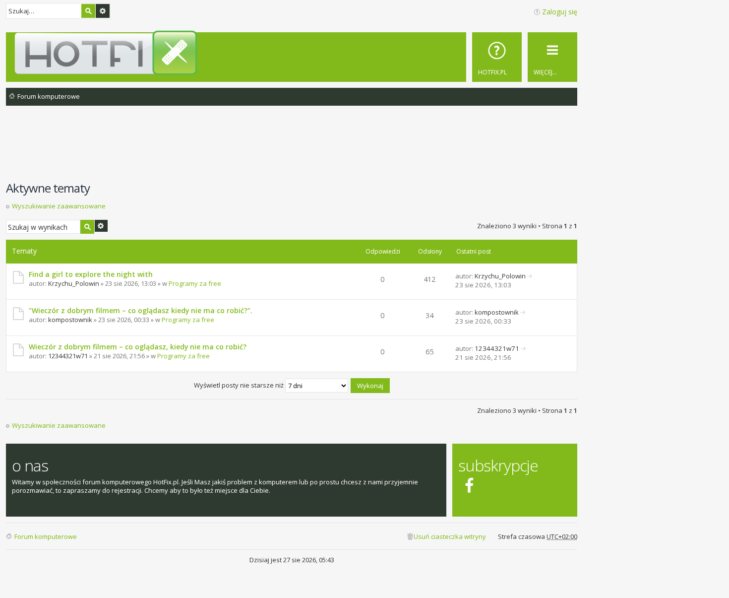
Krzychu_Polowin (73, 283)
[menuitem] (497, 57)
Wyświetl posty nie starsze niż (239, 385)
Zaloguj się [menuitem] (559, 11)
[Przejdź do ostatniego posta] (530, 275)
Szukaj (88, 11)
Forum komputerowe (45, 536)
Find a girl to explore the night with (91, 274)
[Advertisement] (291, 148)
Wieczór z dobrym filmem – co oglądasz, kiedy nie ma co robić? (137, 346)
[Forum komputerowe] (293, 52)
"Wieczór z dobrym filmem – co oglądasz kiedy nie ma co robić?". (140, 310)
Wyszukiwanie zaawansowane (103, 11)
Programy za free (195, 283)
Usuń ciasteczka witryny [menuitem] (450, 536)
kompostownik (70, 319)
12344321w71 (68, 355)
